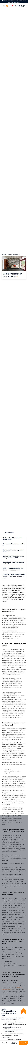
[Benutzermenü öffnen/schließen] (22, 5)
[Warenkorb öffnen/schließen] (24, 5)
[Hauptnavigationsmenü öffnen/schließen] (3, 5)
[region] (14, 1)
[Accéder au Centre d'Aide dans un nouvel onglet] (19, 6)
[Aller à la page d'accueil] (7, 6)
